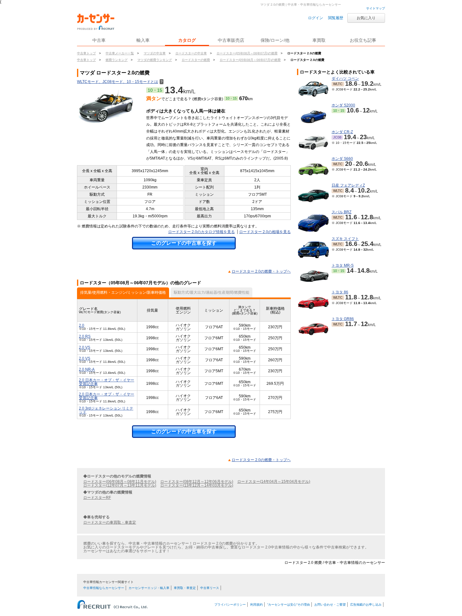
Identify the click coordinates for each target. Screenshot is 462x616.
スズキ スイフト (345, 239)
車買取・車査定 (185, 588)
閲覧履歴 (335, 18)
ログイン (315, 18)
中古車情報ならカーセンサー (103, 588)
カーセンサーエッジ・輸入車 (149, 588)
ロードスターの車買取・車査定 (109, 522)
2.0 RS (85, 336)
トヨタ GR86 (343, 319)
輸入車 (143, 40)
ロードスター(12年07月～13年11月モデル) (119, 485)
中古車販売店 (231, 40)
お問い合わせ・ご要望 (330, 604)
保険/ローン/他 (275, 40)
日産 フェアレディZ (348, 185)
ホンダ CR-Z (342, 132)
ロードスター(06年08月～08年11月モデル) (119, 481)
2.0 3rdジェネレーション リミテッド (106, 410)
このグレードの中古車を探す (184, 243)
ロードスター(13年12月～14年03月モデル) (196, 485)
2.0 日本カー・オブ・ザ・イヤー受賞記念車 (106, 382)
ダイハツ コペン (345, 78)
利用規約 (256, 604)
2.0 (81, 325)
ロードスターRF (97, 497)
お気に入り (366, 18)
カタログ (187, 40)
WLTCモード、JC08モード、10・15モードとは (120, 81)
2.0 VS (84, 347)
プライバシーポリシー (230, 604)
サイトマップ (375, 8)
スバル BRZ (341, 212)
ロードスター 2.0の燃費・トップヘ (261, 271)
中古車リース (209, 588)
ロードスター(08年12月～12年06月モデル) (196, 481)
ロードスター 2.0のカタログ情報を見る (201, 232)
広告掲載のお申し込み (366, 604)
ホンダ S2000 (343, 105)
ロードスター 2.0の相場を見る (265, 232)
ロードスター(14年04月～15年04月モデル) (273, 481)
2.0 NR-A (87, 369)
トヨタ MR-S (343, 265)
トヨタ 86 (340, 292)
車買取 (319, 40)
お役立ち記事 (363, 40)
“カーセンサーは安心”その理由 (288, 604)
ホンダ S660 (342, 158)
